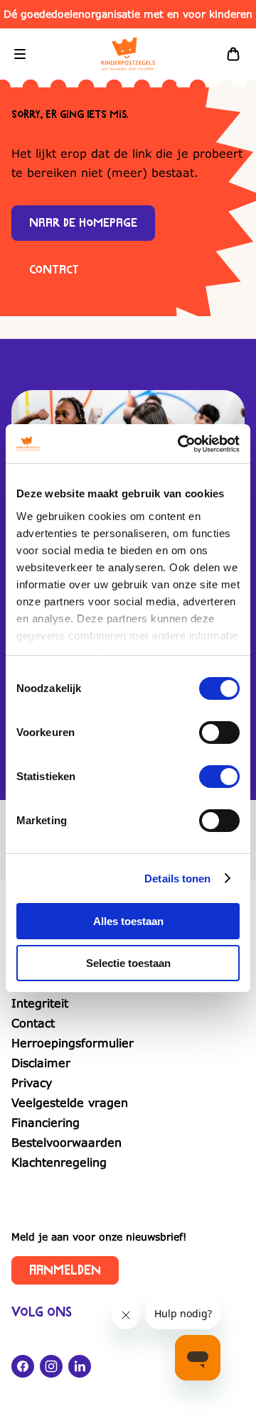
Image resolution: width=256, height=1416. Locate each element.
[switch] (219, 732)
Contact (54, 270)
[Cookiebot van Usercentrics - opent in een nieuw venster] (181, 444)
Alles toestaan (128, 921)
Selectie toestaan (128, 963)
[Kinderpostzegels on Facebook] (22, 1366)
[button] (19, 54)
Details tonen (177, 878)
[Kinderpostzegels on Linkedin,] (79, 1366)
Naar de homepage (83, 223)
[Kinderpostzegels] (128, 54)
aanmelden (65, 1270)
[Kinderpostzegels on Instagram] (51, 1366)
